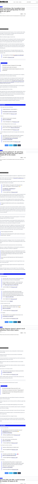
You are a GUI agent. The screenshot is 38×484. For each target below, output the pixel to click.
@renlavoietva (13, 455)
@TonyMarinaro (12, 188)
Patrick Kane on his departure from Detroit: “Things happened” (13, 390)
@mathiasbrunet (5, 431)
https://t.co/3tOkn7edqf (19, 55)
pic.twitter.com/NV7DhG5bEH (7, 139)
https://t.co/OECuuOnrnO (15, 127)
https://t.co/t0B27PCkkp (7, 440)
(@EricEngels (7, 284)
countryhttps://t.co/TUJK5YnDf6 (8, 316)
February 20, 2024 (11, 57)
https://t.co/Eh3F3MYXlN (13, 138)
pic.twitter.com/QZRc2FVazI (7, 372)
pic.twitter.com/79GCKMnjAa (7, 432)
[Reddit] (11, 301)
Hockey (1, 150)
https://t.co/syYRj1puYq (7, 189)
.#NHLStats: (7, 138)
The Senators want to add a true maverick (9, 67)
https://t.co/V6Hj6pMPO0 (7, 119)
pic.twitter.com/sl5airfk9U (12, 111)
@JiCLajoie (6, 188)
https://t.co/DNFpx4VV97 (14, 284)
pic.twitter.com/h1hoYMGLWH (8, 467)
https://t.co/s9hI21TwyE (10, 296)
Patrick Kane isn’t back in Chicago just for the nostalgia (11, 65)
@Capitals (6, 111)
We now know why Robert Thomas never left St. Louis (11, 388)
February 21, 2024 (14, 113)
